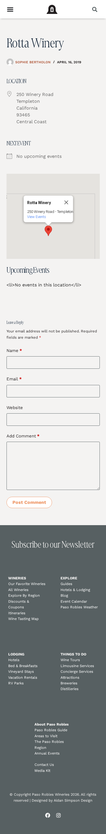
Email (14, 379)
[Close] (66, 202)
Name (14, 350)
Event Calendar (73, 601)
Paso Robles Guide (50, 730)
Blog (64, 595)
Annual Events (47, 753)
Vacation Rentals (22, 677)
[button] (94, 9)
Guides (66, 584)
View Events (36, 217)
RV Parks (16, 683)
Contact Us (44, 764)
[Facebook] (48, 815)
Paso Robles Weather (79, 607)
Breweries (68, 683)
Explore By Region (24, 595)
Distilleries (69, 689)
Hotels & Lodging (75, 590)
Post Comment (29, 502)
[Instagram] (58, 815)
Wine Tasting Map (23, 619)
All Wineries (18, 590)
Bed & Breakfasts (23, 666)
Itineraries (16, 613)
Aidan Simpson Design (73, 800)
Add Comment (23, 436)
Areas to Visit (45, 736)
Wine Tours (70, 660)
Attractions (69, 677)
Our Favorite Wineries (27, 584)
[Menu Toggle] (10, 9)
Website (15, 407)
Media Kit (42, 770)
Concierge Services (76, 671)
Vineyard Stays (21, 671)
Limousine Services (77, 666)
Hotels (14, 660)
